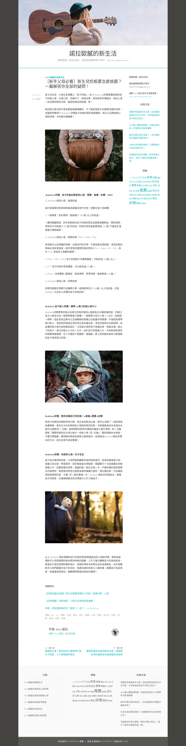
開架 (138, 203)
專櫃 (139, 185)
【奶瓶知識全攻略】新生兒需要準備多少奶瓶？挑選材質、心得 (77, 593)
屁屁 (150, 186)
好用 (154, 181)
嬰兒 (75, 615)
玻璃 (51, 619)
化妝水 (139, 181)
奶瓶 (69, 615)
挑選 (137, 191)
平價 (154, 185)
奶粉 (150, 182)
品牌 (143, 182)
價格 (159, 178)
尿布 (147, 185)
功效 (134, 182)
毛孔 (135, 195)
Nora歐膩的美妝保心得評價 (36, 689)
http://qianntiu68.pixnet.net (140, 96)
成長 (134, 191)
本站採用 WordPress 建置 (71, 741)
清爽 (158, 195)
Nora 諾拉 (36, 99)
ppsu (52, 615)
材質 (113, 615)
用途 (130, 199)
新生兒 (106, 615)
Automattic (107, 741)
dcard (135, 177)
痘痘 (134, 198)
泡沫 (143, 195)
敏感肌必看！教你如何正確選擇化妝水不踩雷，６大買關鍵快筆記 (63, 651)
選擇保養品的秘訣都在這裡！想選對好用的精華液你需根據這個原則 (104, 651)
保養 (155, 177)
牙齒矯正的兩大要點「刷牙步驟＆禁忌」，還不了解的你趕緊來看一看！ (144, 157)
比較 (131, 195)
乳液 (144, 178)
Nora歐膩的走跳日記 (54, 77)
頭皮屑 (143, 203)
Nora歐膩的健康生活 (33, 682)
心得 (93, 615)
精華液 (150, 199)
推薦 (99, 615)
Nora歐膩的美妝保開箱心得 (36, 695)
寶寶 (87, 615)
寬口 (81, 615)
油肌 (139, 195)
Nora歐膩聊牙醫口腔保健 (35, 715)
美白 (155, 198)
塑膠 (63, 615)
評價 (63, 619)
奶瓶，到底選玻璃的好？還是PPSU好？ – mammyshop (72, 608)
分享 (130, 182)
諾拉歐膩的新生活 (93, 54)
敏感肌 (149, 191)
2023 (130, 178)
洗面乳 (148, 195)
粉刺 (145, 198)
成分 (130, 191)
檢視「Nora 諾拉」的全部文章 (62, 633)
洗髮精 (154, 195)
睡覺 (138, 199)
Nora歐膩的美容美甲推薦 (35, 702)
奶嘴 (146, 182)
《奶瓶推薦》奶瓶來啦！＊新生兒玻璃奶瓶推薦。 (70, 600)
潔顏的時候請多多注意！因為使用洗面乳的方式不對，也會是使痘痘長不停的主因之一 (144, 115)
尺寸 (142, 186)
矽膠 (57, 619)
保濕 (149, 177)
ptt (57, 615)
